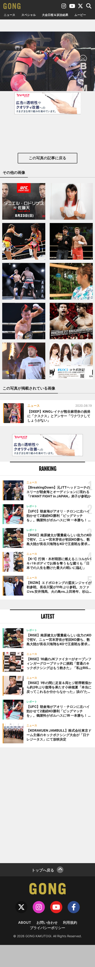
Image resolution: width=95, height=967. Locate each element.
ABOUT (24, 922)
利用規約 (70, 922)
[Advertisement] (47, 804)
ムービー (80, 15)
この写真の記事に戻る (47, 158)
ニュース (9, 15)
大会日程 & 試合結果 (55, 15)
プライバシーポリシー (47, 928)
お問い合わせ (47, 922)
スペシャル (28, 15)
